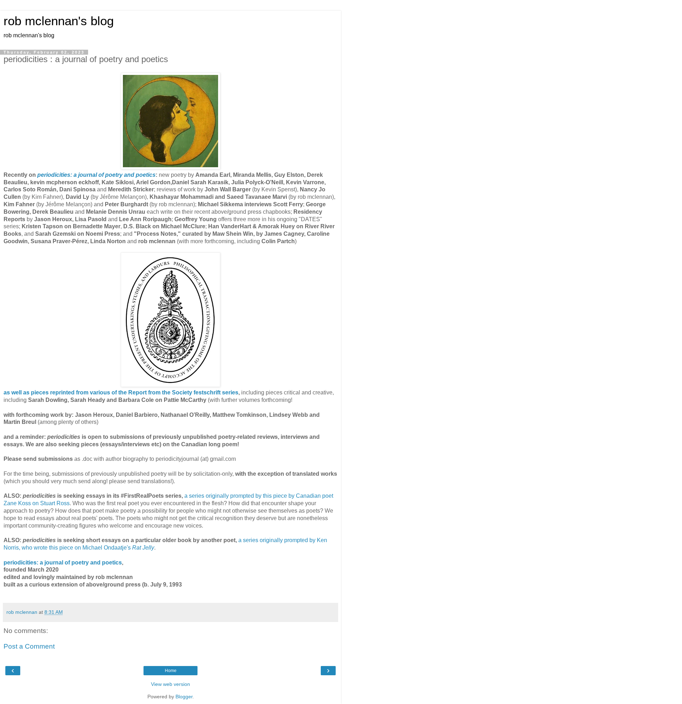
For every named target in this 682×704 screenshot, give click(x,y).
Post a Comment (29, 646)
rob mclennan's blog (59, 21)
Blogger (184, 696)
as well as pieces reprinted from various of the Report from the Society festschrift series (121, 392)
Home (171, 670)
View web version (170, 684)
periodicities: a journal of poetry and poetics (63, 563)
